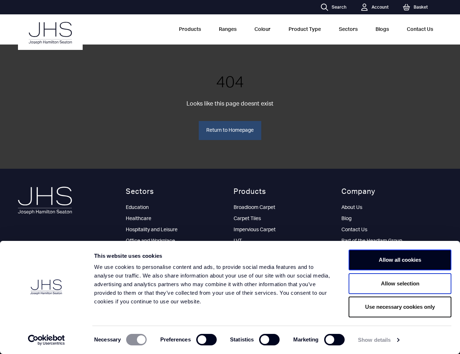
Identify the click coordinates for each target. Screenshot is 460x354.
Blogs (382, 29)
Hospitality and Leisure (152, 229)
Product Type (305, 29)
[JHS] (50, 33)
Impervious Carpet (255, 229)
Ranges (227, 29)
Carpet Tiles (247, 218)
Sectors (348, 29)
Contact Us (420, 29)
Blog (346, 218)
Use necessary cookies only (400, 307)
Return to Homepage (230, 130)
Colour (262, 29)
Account (380, 7)
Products (190, 29)
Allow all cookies (400, 260)
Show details (374, 340)
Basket (421, 7)
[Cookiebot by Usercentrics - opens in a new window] (46, 340)
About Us (351, 207)
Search (339, 7)
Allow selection (400, 283)
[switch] (206, 339)
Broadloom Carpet (254, 207)
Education (137, 207)
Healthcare (138, 218)
